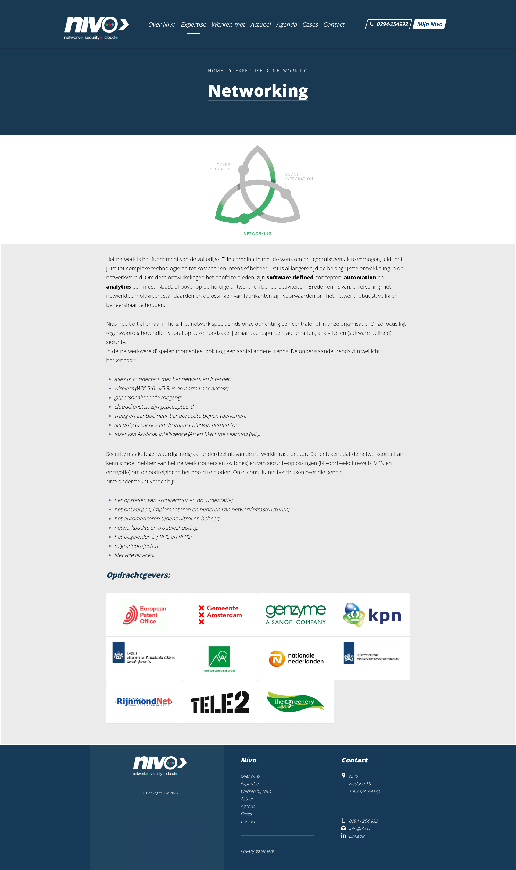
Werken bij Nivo (256, 791)
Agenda (248, 806)
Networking (290, 71)
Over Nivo (250, 776)
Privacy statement (257, 851)
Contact (248, 821)
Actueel (248, 799)
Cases (246, 814)
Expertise (249, 71)
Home (216, 71)
